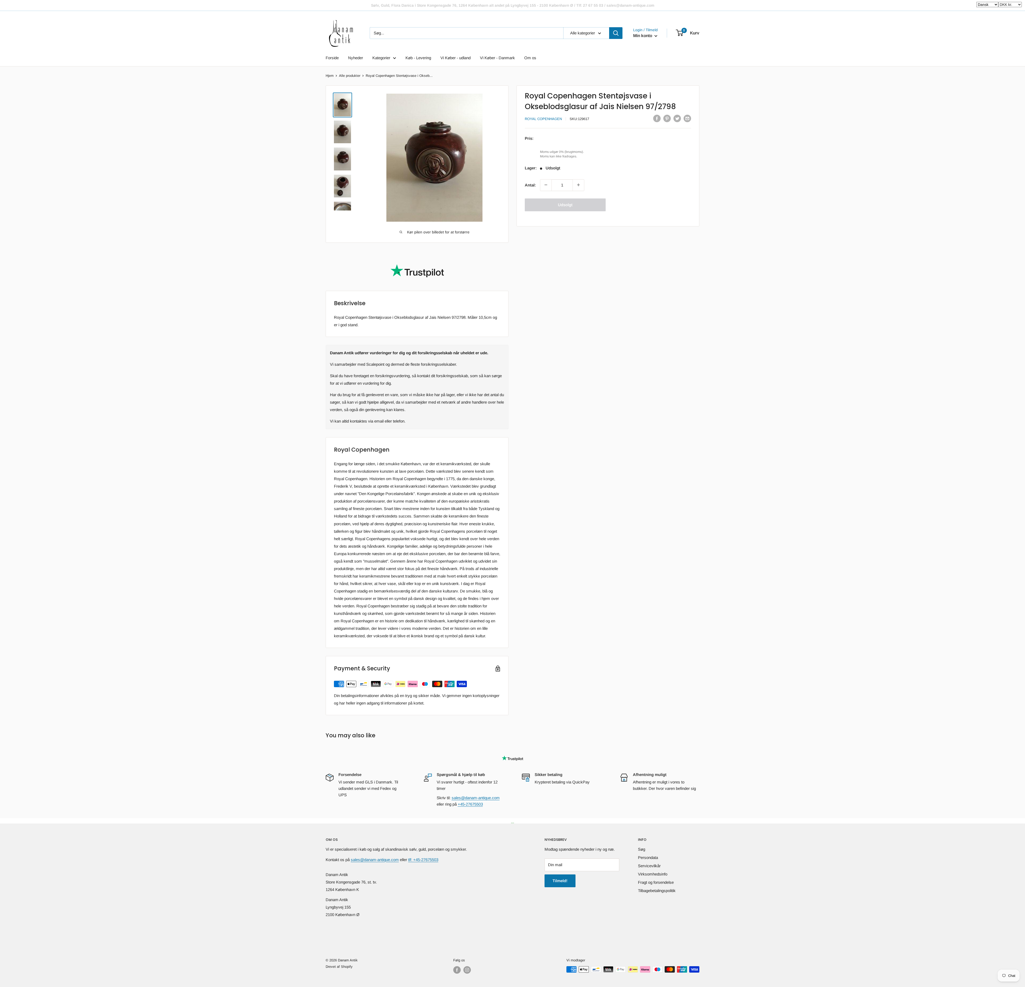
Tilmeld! (560, 880)
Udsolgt (565, 204)
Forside (332, 57)
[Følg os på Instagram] (467, 970)
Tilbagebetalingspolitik (657, 890)
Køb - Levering (418, 57)
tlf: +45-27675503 (423, 859)
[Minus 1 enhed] (545, 184)
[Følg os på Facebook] (457, 970)
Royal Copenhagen (543, 119)
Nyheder (355, 57)
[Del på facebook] (657, 118)
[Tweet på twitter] (677, 118)
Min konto (643, 35)
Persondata (648, 857)
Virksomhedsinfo (652, 874)
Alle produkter (349, 76)
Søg (641, 849)
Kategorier (381, 57)
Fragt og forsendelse (656, 882)
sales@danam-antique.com (476, 797)
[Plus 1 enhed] (578, 184)
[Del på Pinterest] (667, 118)
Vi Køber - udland (455, 57)
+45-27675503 (470, 804)
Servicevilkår (649, 865)
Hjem (330, 76)
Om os (530, 57)
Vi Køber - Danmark (497, 57)
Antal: (530, 184)
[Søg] (615, 33)
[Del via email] (687, 118)
